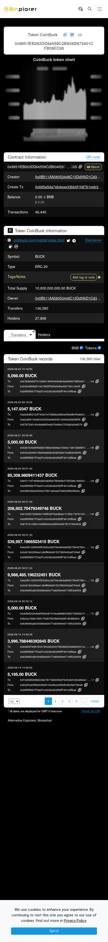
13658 (94, 701)
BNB (75, 347)
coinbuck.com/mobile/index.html (39, 240)
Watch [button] (95, 167)
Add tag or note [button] (84, 277)
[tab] (20, 334)
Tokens (91, 347)
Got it (54, 931)
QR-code (93, 156)
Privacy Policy (75, 921)
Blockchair (45, 720)
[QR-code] (72, 35)
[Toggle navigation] (99, 9)
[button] (80, 9)
